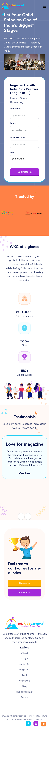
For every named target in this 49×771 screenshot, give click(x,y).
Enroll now (24, 592)
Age (12, 152)
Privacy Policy (34, 715)
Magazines (24, 669)
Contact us (24, 583)
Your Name (15, 108)
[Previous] (21, 516)
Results (24, 697)
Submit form (25, 171)
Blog (24, 686)
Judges (24, 658)
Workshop (24, 680)
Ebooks (24, 675)
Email (13, 123)
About (24, 653)
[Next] (27, 516)
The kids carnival (24, 691)
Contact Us (24, 664)
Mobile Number (17, 137)
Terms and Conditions (32, 719)
